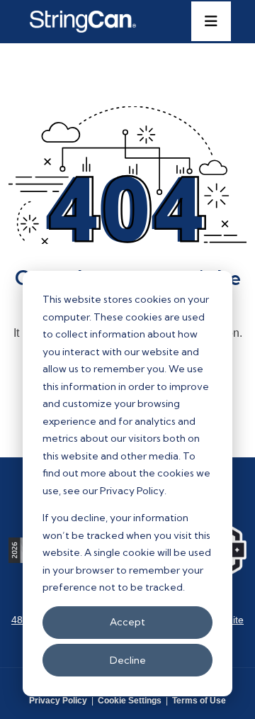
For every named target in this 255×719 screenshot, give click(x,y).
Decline (128, 660)
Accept (127, 621)
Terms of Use (199, 701)
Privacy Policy (58, 701)
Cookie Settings (130, 701)
